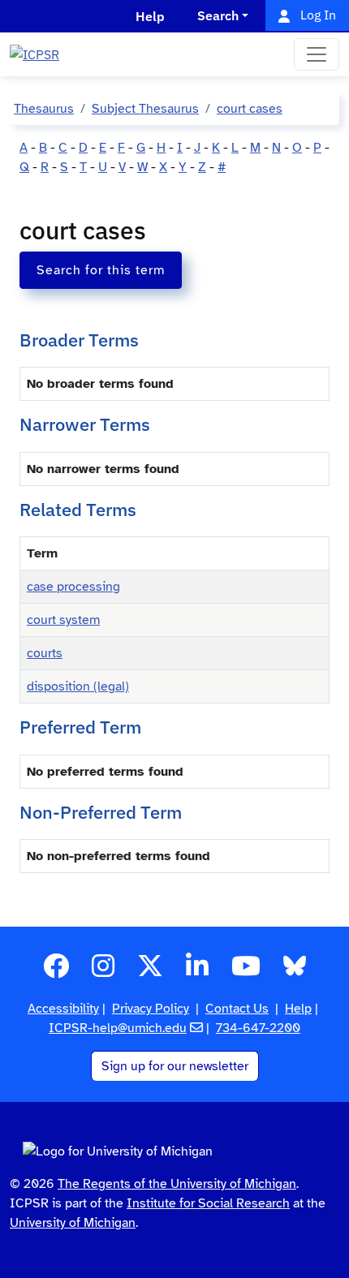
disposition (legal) (78, 686)
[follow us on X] (150, 971)
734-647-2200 (258, 1028)
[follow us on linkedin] (197, 971)
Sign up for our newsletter (174, 1066)
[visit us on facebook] (56, 971)
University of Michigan (73, 1223)
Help (298, 1008)
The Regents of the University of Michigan (177, 1184)
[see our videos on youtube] (246, 971)
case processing (73, 587)
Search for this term (101, 270)
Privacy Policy (150, 1008)
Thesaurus (44, 109)
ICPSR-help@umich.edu (118, 1028)
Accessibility (63, 1008)
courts (44, 653)
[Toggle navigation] (316, 54)
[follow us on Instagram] (103, 971)
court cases (249, 109)
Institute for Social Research (208, 1203)
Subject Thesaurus (145, 109)
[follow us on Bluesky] (295, 971)
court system (63, 620)
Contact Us (237, 1008)
